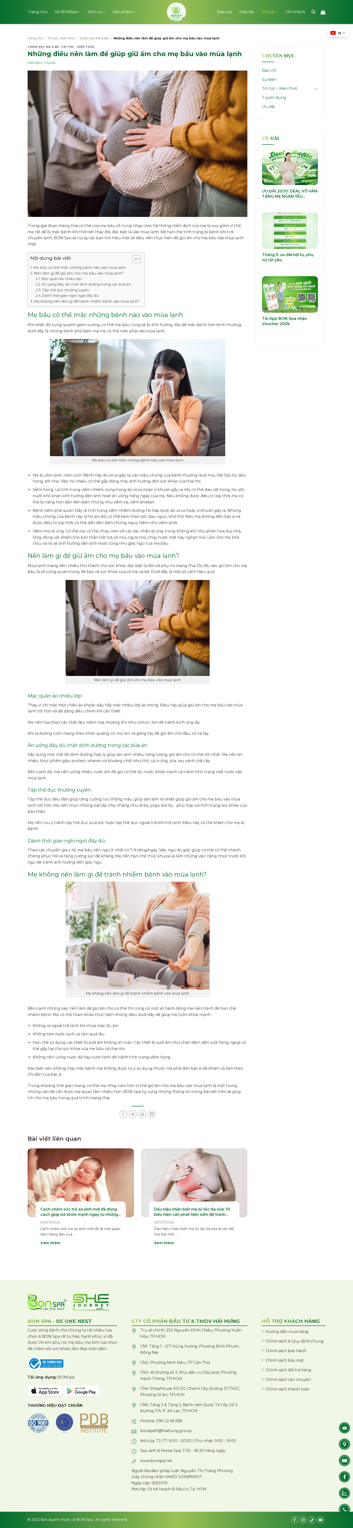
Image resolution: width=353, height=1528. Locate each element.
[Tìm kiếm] (313, 12)
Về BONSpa (66, 12)
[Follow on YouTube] (320, 1520)
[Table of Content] (136, 259)
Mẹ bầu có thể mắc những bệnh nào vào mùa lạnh (79, 267)
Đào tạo (224, 12)
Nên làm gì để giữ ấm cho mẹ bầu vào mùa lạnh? (78, 273)
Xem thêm (50, 1243)
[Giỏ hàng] (323, 12)
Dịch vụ (95, 12)
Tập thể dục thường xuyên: (66, 290)
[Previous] (34, 1203)
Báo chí (269, 70)
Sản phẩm (122, 12)
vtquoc (50, 63)
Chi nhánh (295, 12)
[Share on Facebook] (123, 1114)
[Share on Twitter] (133, 1114)
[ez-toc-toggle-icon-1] (134, 259)
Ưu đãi (268, 106)
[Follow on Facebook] (294, 1520)
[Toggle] (316, 88)
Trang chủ (38, 12)
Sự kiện (269, 79)
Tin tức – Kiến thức (280, 88)
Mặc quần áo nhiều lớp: (61, 279)
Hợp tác (247, 12)
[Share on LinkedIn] (152, 1114)
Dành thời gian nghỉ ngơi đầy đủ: (70, 295)
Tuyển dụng (274, 97)
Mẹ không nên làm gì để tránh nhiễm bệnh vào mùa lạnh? (87, 301)
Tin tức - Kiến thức (61, 38)
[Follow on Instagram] (303, 1520)
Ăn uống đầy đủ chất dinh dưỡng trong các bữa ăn (86, 284)
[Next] (240, 1203)
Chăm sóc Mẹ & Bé (94, 38)
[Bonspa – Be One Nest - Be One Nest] (176, 12)
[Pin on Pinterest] (142, 1114)
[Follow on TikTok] (312, 1520)
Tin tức (268, 12)
